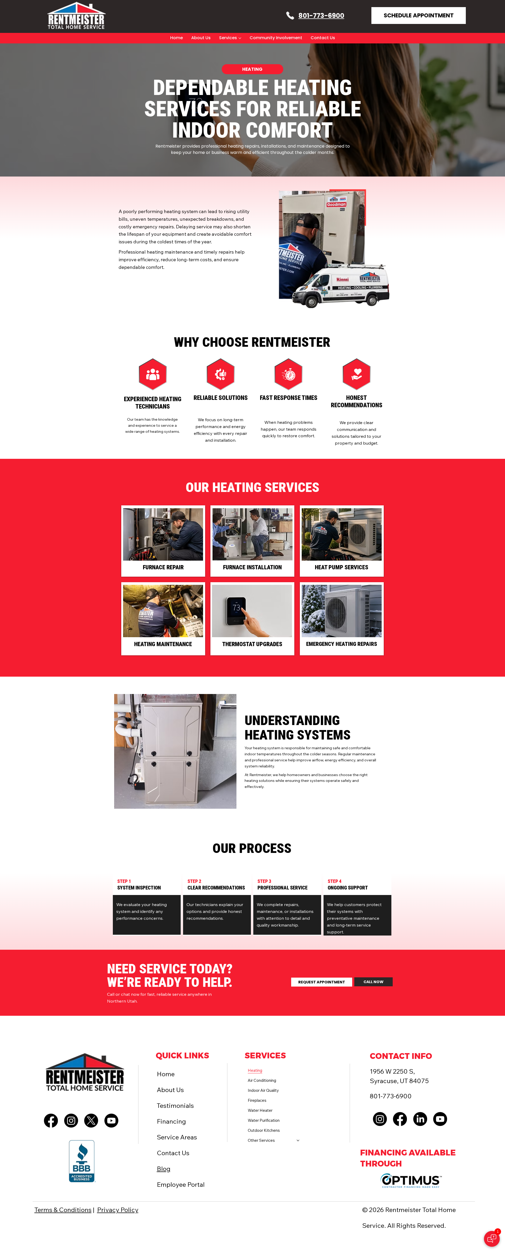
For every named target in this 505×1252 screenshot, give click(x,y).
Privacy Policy (117, 1210)
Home (166, 1074)
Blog (163, 1169)
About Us (170, 1090)
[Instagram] (71, 1121)
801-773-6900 (321, 15)
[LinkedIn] (420, 1119)
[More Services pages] (240, 38)
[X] (91, 1121)
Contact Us (173, 1153)
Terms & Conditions (63, 1210)
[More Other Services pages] (298, 1140)
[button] (252, 69)
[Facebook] (51, 1121)
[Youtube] (111, 1121)
